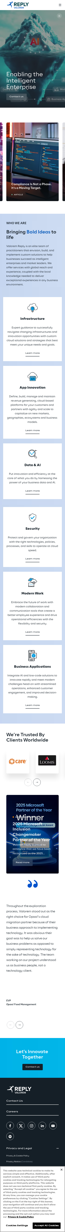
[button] (16, 97)
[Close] (61, 1169)
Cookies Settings (17, 1226)
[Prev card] (10, 1025)
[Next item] (37, 782)
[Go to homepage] (18, 5)
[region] (32, 1199)
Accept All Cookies (46, 1226)
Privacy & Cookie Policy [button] (17, 1156)
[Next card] (19, 1025)
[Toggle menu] (60, 5)
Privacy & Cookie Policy (21, 1217)
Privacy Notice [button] (19, 1162)
